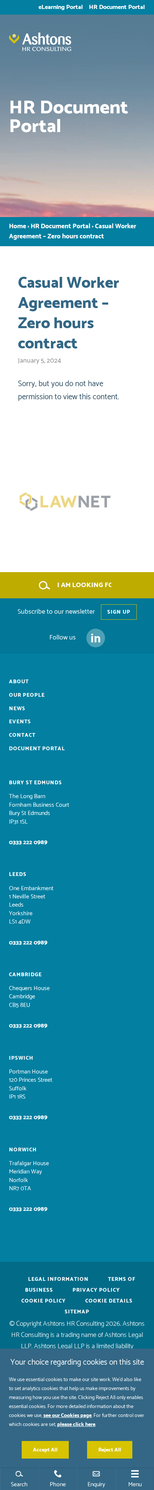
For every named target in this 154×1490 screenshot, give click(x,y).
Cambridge (25, 974)
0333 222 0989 (28, 842)
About (19, 681)
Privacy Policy (96, 1290)
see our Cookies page (67, 1415)
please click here (76, 1424)
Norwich (23, 1149)
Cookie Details (109, 1301)
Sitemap (77, 1311)
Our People (27, 695)
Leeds (18, 874)
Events (20, 721)
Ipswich (21, 1058)
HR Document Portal (117, 7)
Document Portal (37, 748)
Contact (22, 735)
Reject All (109, 1449)
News (17, 708)
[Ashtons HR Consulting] (77, 47)
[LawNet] (77, 501)
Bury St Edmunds (35, 782)
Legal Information (58, 1279)
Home (17, 227)
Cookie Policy (43, 1301)
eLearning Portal (60, 7)
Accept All (45, 1449)
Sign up (118, 612)
